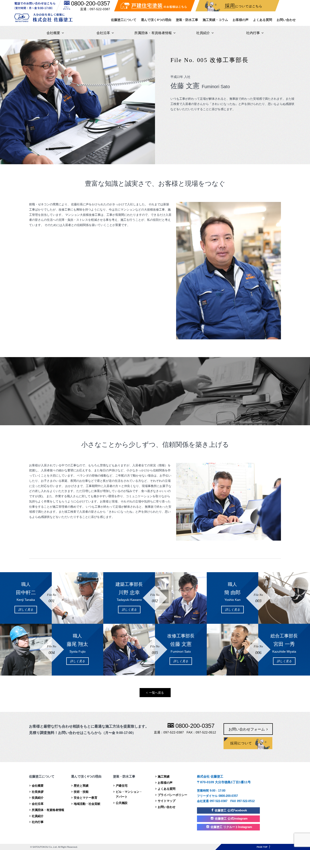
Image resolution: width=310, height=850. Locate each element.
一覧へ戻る (156, 692)
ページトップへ (263, 847)
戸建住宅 (122, 785)
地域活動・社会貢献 (87, 803)
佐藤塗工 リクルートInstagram (231, 827)
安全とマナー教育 (85, 797)
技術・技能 (81, 791)
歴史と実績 (81, 785)
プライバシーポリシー (172, 795)
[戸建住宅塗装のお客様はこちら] (154, 5)
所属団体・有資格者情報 (153, 33)
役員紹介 (38, 797)
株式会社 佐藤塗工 (43, 17)
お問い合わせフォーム (247, 729)
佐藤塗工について (123, 20)
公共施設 (122, 803)
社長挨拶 (38, 791)
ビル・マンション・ (129, 794)
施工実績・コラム (215, 20)
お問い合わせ (286, 20)
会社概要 (53, 33)
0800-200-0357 (90, 3)
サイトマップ (166, 801)
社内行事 (253, 33)
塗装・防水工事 (187, 20)
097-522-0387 (100, 9)
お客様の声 (240, 20)
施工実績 (164, 776)
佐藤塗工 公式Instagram (231, 818)
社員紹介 (203, 33)
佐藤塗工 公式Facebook (231, 810)
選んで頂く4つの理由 (156, 20)
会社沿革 (103, 33)
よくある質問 (262, 20)
